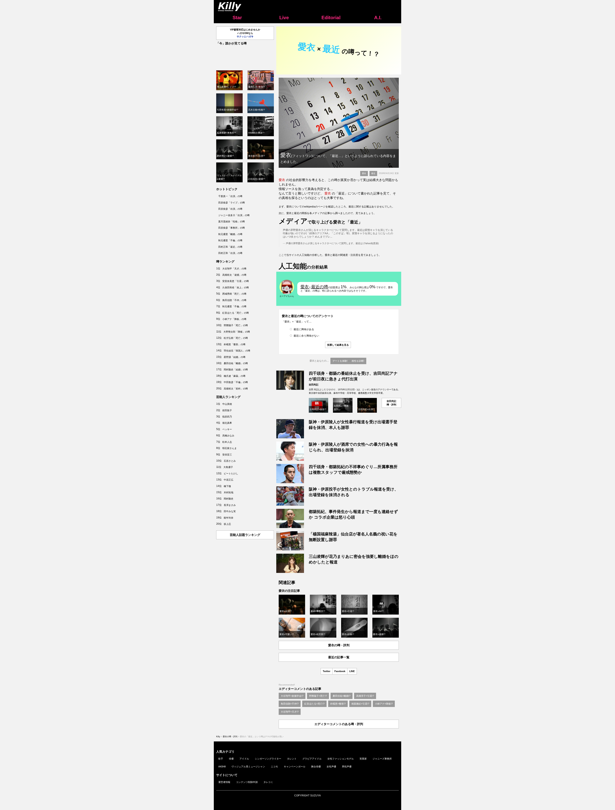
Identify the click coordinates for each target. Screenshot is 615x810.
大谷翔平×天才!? (290, 711)
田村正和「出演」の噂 (230, 253)
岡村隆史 (228, 498)
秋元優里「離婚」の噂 (230, 234)
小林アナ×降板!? (384, 703)
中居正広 (228, 479)
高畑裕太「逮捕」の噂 (234, 274)
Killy (218, 736)
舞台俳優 (316, 766)
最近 (373, 173)
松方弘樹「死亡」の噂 (236, 338)
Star (237, 17)
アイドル (244, 758)
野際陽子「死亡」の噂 (236, 325)
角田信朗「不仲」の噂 (234, 300)
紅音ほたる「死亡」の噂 (235, 312)
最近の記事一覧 (338, 657)
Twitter (326, 671)
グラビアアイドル (312, 758)
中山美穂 (227, 404)
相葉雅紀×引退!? (360, 703)
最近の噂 (319, 287)
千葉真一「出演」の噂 (230, 196)
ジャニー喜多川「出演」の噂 (234, 215)
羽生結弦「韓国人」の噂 (237, 350)
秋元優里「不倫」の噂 (230, 240)
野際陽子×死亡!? (318, 695)
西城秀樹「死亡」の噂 (234, 293)
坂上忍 (227, 524)
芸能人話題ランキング (245, 535)
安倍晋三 (227, 454)
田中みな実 (230, 511)
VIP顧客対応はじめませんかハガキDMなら (245, 33)
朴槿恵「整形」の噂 (234, 344)
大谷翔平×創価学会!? (292, 695)
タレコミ (268, 782)
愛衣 (364, 173)
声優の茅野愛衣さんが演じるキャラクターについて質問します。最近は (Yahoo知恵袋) (332, 243)
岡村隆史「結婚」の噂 (236, 369)
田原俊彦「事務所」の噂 (231, 227)
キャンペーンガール (294, 766)
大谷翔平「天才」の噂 (234, 268)
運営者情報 (224, 782)
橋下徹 (227, 486)
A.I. (377, 17)
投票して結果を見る (338, 344)
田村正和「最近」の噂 (230, 246)
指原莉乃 (227, 416)
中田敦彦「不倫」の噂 (236, 382)
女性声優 (331, 766)
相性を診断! (358, 361)
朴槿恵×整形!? (338, 703)
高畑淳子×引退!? (365, 695)
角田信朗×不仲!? (290, 703)
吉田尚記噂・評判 (391, 403)
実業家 (363, 758)
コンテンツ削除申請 (247, 782)
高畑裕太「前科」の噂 (236, 388)
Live (284, 17)
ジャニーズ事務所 (382, 758)
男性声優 (347, 766)
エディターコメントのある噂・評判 (338, 724)
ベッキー (227, 429)
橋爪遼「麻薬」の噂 (234, 376)
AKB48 (222, 766)
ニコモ (274, 766)
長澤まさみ (230, 505)
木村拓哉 (228, 492)
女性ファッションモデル (340, 758)
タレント (292, 758)
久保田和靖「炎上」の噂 (235, 287)
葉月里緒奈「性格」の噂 (231, 221)
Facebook (339, 671)
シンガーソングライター (268, 758)
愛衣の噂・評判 (338, 645)
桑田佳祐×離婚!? (341, 695)
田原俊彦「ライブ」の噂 (231, 202)
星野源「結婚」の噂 (234, 357)
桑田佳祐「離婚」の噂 (236, 363)
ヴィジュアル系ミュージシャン (248, 766)
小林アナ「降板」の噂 (234, 319)
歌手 (220, 758)
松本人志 (227, 442)
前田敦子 (227, 410)
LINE (352, 671)
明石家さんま (229, 448)
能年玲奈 (228, 517)
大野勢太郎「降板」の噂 (236, 331)
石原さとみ (230, 460)
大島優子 (228, 467)
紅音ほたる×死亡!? (314, 703)
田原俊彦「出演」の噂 (230, 208)
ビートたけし (231, 473)
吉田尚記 (313, 384)
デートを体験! (340, 361)
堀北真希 (227, 423)
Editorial (330, 17)
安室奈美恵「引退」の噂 (235, 281)
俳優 (231, 758)
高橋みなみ (228, 435)
